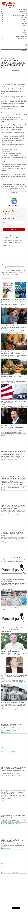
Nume (4, 261)
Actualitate (23, 13)
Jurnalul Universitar (21, 36)
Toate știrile (23, 11)
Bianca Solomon (7, 68)
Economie (24, 19)
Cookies (23, 918)
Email (4, 264)
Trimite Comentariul (7, 278)
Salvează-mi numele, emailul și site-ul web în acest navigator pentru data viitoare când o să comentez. (13, 272)
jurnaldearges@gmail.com (13, 881)
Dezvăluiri (24, 17)
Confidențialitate (14, 918)
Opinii (25, 21)
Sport (25, 25)
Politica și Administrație (20, 15)
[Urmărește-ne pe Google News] (14, 202)
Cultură (24, 23)
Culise (25, 34)
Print (25, 29)
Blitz (25, 31)
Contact (5, 918)
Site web (4, 267)
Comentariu (6, 245)
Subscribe (14, 229)
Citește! (17, 307)
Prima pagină (23, 9)
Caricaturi (24, 32)
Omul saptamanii (22, 38)
